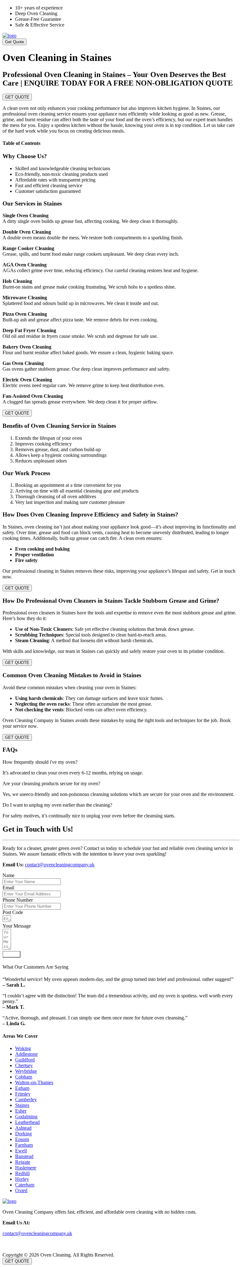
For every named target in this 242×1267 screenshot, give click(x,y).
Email (8, 887)
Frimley (23, 1094)
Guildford (25, 1059)
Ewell (21, 1150)
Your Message (17, 926)
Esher (20, 1111)
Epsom (22, 1139)
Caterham (24, 1184)
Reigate (22, 1162)
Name (8, 875)
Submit (11, 954)
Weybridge (26, 1071)
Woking (23, 1048)
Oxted (21, 1190)
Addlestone (26, 1054)
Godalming (26, 1116)
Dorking (23, 1133)
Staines (22, 1105)
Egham (22, 1088)
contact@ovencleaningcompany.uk (60, 864)
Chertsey (24, 1065)
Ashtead (23, 1128)
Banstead (24, 1156)
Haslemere (25, 1167)
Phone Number (18, 900)
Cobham (23, 1076)
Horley (22, 1179)
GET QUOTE (17, 97)
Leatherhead (27, 1122)
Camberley (26, 1099)
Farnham (24, 1145)
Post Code (13, 912)
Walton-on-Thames (34, 1082)
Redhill (22, 1173)
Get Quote (14, 41)
